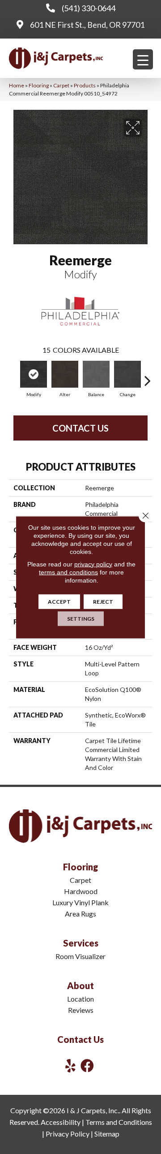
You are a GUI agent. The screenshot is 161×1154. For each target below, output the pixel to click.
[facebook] (87, 1065)
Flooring (39, 85)
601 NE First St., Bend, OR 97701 (87, 25)
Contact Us (80, 428)
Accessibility (60, 1122)
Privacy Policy (67, 1133)
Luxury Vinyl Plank (80, 902)
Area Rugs (80, 913)
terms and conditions (68, 571)
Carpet (61, 85)
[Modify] (33, 374)
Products (85, 85)
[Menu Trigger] (143, 59)
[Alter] (64, 374)
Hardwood (80, 891)
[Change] (127, 374)
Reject (103, 601)
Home (16, 85)
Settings (80, 618)
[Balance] (96, 374)
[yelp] (70, 1065)
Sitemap (106, 1133)
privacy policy (93, 563)
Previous (13, 376)
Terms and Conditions (118, 1122)
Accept (59, 601)
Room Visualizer (80, 956)
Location (80, 998)
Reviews (80, 1010)
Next (147, 376)
